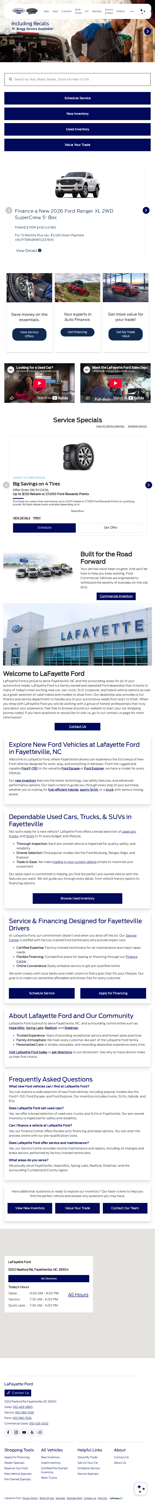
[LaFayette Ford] (25, 11)
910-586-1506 (24, 1412)
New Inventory (50, 1457)
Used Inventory (50, 1462)
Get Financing (77, 332)
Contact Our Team (125, 1208)
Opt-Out (102, 1498)
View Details (27, 251)
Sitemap (60, 1498)
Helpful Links (90, 1450)
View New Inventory (30, 1208)
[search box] (77, 77)
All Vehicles (52, 1450)
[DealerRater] (40, 1432)
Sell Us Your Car (88, 1462)
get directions (62, 1052)
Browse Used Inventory (77, 898)
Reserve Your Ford (16, 1468)
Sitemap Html (74, 1498)
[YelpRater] (32, 1432)
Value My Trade (87, 1457)
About (120, 1450)
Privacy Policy (30, 1498)
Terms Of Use (46, 1498)
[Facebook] (8, 1432)
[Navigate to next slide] (152, 31)
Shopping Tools (19, 1450)
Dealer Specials (14, 1462)
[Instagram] (16, 1432)
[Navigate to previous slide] (3, 31)
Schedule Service (137, 426)
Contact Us (77, 726)
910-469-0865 (23, 1407)
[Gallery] (77, 31)
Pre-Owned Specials (17, 1479)
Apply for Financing (113, 993)
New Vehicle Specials (18, 1473)
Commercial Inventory (116, 596)
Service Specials (88, 1473)
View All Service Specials (110, 426)
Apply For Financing (16, 1457)
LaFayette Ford (12, 1498)
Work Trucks (49, 1477)
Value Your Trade (77, 1208)
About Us (120, 1462)
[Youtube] (24, 1432)
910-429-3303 (38, 1423)
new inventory (25, 780)
